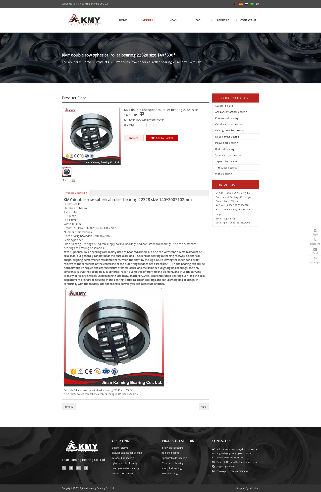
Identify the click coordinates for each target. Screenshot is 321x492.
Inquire (133, 138)
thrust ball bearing (172, 468)
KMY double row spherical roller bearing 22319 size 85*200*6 (104, 394)
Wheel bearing (223, 173)
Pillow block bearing (226, 142)
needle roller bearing (123, 473)
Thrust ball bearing (226, 167)
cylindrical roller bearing (124, 463)
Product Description (76, 192)
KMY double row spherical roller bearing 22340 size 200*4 (101, 390)
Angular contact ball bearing (231, 111)
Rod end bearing (224, 149)
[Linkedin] (71, 468)
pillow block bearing (172, 447)
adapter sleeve (120, 447)
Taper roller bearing (226, 161)
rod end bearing (170, 452)
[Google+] (78, 468)
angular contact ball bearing (127, 452)
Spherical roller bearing (228, 155)
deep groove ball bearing (125, 468)
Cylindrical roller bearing (228, 124)
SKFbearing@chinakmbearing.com (241, 462)
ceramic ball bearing (123, 458)
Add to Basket (164, 138)
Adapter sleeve (224, 105)
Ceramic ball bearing (226, 118)
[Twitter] (64, 468)
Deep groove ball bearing (229, 130)
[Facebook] (86, 468)
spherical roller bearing (174, 458)
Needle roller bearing (227, 136)
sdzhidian (254, 488)
